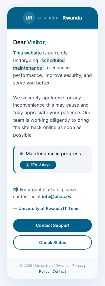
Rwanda (53, 18)
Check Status (52, 242)
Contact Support (52, 225)
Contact (59, 271)
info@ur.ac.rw (57, 196)
